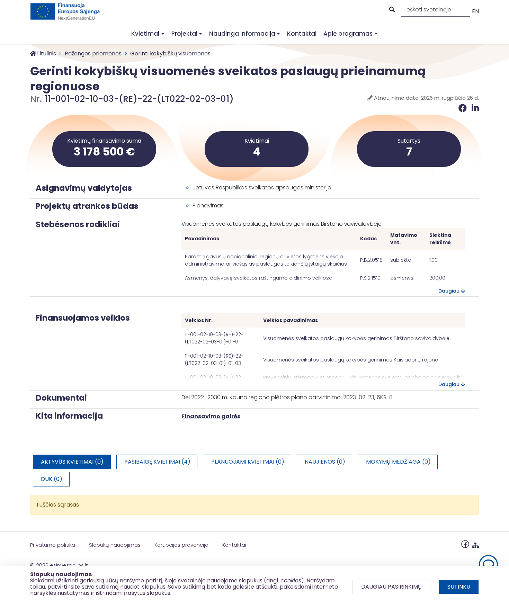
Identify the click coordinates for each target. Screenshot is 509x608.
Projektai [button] (184, 33)
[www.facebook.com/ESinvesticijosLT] (465, 544)
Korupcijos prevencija (181, 544)
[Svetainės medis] (475, 544)
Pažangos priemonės (93, 53)
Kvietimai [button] (145, 33)
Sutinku (458, 587)
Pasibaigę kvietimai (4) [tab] (157, 462)
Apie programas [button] (348, 33)
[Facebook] (463, 108)
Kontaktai (301, 33)
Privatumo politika (52, 544)
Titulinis (46, 53)
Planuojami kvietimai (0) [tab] (247, 462)
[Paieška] (391, 10)
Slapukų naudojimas (115, 544)
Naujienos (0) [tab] (325, 462)
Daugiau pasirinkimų (391, 587)
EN (475, 11)
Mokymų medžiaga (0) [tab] (398, 462)
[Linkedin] (475, 108)
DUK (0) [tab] (51, 479)
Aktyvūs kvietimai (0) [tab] (72, 462)
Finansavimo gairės (210, 416)
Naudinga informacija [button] (242, 33)
